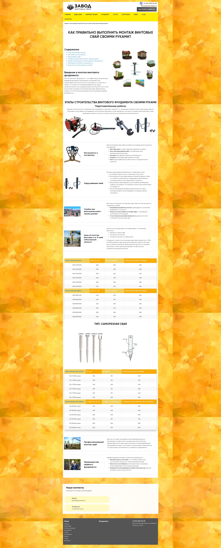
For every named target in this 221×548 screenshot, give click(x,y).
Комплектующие (91, 14)
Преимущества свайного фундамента (80, 63)
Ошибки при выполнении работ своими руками (83, 59)
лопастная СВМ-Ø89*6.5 (73, 291)
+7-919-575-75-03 (150, 3)
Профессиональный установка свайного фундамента (85, 61)
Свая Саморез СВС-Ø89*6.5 (74, 402)
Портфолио (126, 14)
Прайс (136, 14)
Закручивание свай (74, 57)
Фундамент (105, 14)
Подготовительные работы (77, 52)
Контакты (68, 19)
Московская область (149, 6)
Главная (68, 14)
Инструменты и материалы (77, 54)
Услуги (115, 14)
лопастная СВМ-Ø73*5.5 (73, 260)
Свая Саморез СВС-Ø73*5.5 (74, 371)
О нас (144, 14)
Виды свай (78, 14)
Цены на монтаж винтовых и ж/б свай (80, 65)
